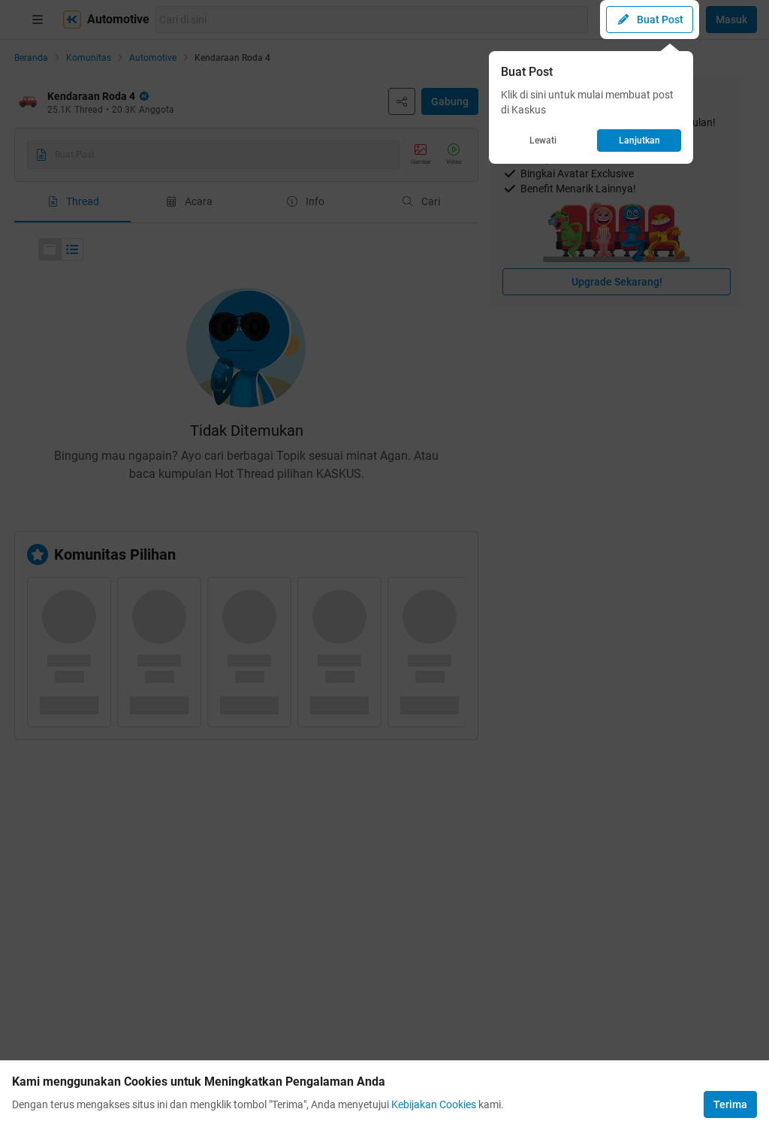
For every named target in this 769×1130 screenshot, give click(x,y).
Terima (730, 1104)
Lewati (542, 140)
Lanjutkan (639, 140)
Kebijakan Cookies (433, 1104)
